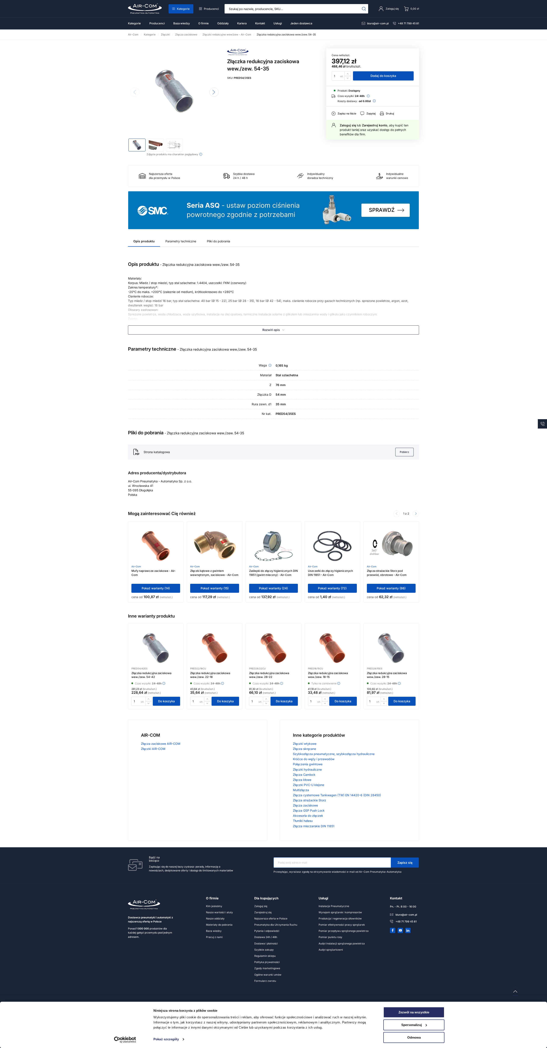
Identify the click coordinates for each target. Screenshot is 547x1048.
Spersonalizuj (411, 1025)
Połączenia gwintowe (307, 764)
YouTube (400, 930)
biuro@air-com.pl (378, 23)
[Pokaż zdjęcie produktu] (137, 145)
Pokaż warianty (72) (332, 588)
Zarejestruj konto (374, 125)
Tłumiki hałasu (303, 821)
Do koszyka (166, 701)
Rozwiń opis (271, 330)
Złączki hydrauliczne (307, 769)
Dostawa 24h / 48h (265, 937)
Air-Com (136, 566)
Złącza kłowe (302, 780)
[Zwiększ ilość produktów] (347, 73)
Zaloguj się (348, 125)
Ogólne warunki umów (267, 974)
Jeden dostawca (301, 23)
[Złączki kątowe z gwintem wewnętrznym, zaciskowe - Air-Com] (214, 546)
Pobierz (404, 452)
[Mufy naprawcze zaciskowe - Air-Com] (156, 546)
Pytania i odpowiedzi (266, 930)
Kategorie (183, 8)
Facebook (392, 930)
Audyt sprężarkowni (331, 949)
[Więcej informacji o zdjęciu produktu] (200, 154)
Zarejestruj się (263, 912)
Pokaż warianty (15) (215, 588)
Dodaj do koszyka (383, 76)
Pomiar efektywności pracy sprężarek (342, 924)
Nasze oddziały (215, 918)
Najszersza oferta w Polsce (270, 918)
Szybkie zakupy (264, 949)
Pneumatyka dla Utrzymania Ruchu (275, 924)
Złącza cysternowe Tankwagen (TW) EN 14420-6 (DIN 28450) (337, 795)
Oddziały (223, 23)
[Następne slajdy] (416, 514)
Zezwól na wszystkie (413, 1012)
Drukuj (390, 113)
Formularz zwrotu (265, 980)
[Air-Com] (238, 54)
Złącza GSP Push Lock (309, 810)
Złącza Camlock (304, 774)
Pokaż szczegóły (166, 1039)
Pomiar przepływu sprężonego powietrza (344, 930)
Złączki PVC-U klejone (308, 785)
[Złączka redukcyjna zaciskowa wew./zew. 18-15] (332, 648)
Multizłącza (301, 790)
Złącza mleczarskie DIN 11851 (313, 826)
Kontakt (260, 23)
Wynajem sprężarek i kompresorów (340, 912)
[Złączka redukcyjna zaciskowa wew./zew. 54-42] (156, 648)
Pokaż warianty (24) (273, 588)
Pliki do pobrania (218, 241)
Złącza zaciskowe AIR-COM (160, 743)
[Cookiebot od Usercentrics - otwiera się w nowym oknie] (125, 1039)
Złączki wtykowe (304, 743)
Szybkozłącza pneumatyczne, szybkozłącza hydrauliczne (334, 754)
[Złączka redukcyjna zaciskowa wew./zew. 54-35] (174, 91)
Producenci (211, 8)
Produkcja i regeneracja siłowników (340, 918)
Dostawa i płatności (266, 943)
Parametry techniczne (180, 241)
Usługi (278, 23)
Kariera (242, 23)
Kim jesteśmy (214, 906)
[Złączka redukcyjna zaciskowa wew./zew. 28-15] (391, 648)
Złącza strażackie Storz (309, 800)
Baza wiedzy (181, 23)
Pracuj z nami (214, 937)
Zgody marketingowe (267, 968)
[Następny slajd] (214, 92)
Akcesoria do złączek (308, 815)
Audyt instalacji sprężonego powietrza (342, 943)
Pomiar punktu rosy (330, 937)
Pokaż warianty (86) (391, 588)
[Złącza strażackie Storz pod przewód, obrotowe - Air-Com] (391, 546)
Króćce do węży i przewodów (313, 759)
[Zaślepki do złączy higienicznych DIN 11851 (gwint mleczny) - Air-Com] (273, 546)
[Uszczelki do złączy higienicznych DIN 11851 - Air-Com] (332, 546)
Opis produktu (144, 241)
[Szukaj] (364, 8)
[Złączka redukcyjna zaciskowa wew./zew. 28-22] (273, 648)
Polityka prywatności (267, 962)
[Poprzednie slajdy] (396, 514)
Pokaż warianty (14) (156, 588)
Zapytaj (371, 113)
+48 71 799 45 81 (408, 23)
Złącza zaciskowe (305, 805)
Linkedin (408, 930)
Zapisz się (404, 862)
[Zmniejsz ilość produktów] (347, 78)
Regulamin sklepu (265, 955)
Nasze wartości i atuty (219, 912)
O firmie (203, 23)
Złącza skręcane (304, 749)
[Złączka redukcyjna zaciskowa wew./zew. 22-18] (215, 648)
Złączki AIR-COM (153, 749)
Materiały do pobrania (219, 924)
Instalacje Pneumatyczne (334, 906)
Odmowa (414, 1037)
